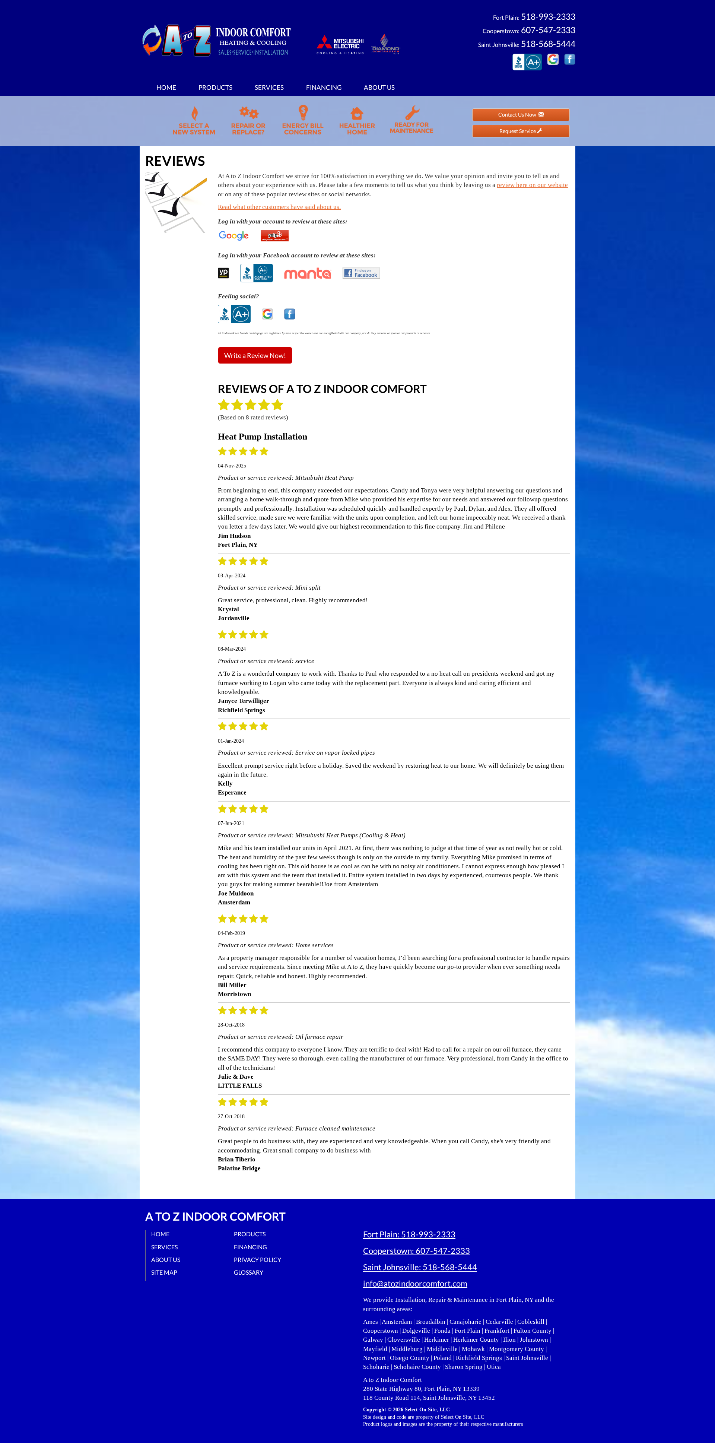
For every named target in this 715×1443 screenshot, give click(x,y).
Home (166, 87)
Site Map (164, 1272)
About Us (379, 87)
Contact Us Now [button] (518, 114)
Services (269, 87)
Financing (323, 87)
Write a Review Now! (255, 355)
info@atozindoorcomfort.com (415, 1283)
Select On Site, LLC (427, 1409)
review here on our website (532, 184)
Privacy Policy (257, 1259)
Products (215, 87)
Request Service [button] (518, 131)
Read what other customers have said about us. (279, 206)
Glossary (248, 1272)
